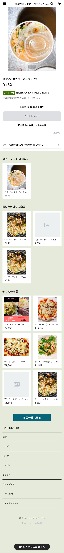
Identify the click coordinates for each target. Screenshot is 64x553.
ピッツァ (6, 474)
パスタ (5, 456)
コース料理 (8, 493)
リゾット (6, 465)
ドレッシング (8, 484)
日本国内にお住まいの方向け (32, 125)
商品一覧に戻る (32, 417)
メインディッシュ (10, 503)
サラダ (5, 446)
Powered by (28, 523)
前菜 (4, 437)
